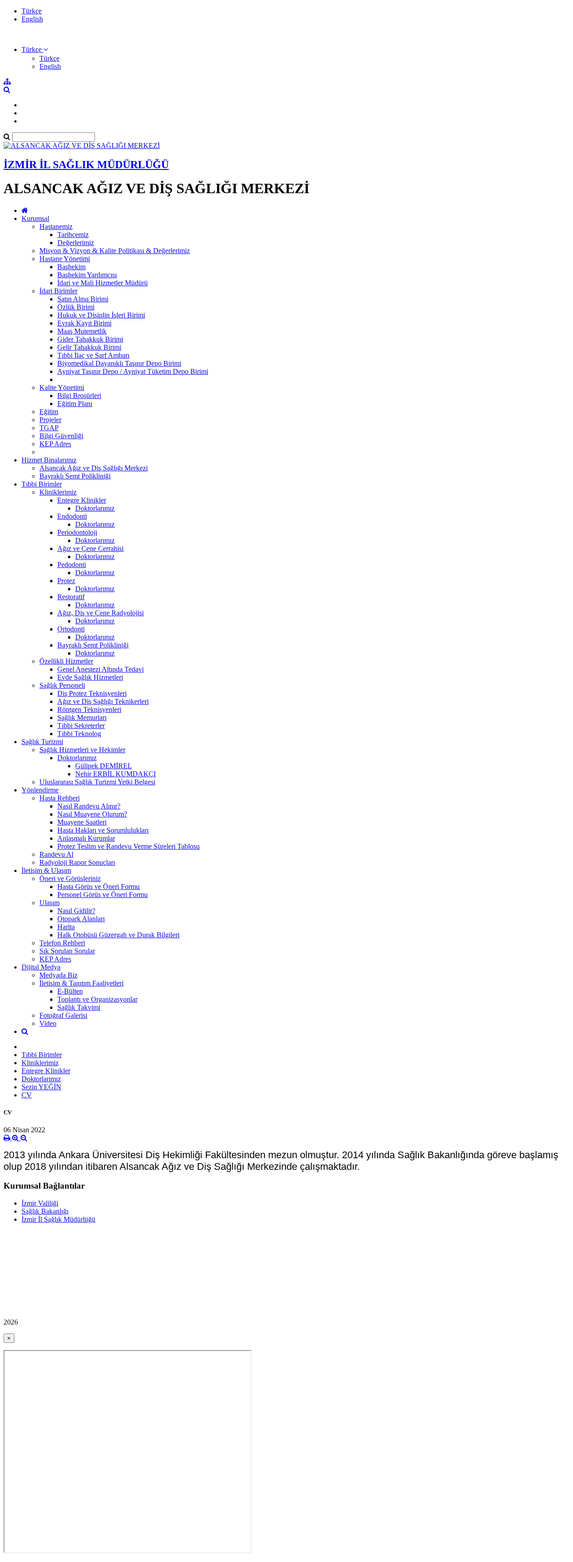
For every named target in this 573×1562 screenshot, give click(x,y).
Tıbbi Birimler (41, 484)
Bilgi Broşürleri (79, 395)
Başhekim (71, 267)
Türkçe (31, 11)
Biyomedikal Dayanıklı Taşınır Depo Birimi (119, 363)
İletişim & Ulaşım (46, 870)
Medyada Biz (58, 975)
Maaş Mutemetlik (82, 331)
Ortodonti (71, 629)
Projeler (50, 419)
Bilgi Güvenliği (61, 436)
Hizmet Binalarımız (49, 460)
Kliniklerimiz (58, 492)
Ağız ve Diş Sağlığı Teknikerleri (103, 701)
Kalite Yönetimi (61, 387)
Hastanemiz (56, 226)
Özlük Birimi (75, 307)
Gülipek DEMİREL (103, 766)
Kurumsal (35, 218)
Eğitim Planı (74, 403)
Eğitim (48, 411)
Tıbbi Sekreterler (81, 725)
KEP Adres (55, 444)
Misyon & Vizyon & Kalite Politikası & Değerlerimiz (114, 250)
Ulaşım (49, 902)
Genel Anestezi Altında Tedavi (100, 669)
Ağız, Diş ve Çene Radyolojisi (100, 613)
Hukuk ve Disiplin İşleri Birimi (101, 315)
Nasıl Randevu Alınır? (88, 806)
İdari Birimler (58, 291)
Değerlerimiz (75, 242)
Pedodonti (71, 564)
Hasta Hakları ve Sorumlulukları (103, 830)
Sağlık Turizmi (42, 741)
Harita (66, 927)
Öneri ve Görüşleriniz (70, 878)
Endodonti (72, 516)
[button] (34, 49)
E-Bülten (70, 991)
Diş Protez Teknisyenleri (92, 693)
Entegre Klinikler (81, 500)
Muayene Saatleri (82, 822)
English (32, 19)
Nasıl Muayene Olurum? (92, 814)
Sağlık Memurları (82, 717)
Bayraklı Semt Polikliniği (75, 476)
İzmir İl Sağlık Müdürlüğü (58, 1219)
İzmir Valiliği (39, 1203)
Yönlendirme (40, 790)
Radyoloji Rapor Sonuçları (77, 862)
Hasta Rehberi (59, 798)
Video (47, 1023)
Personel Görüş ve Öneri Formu (102, 894)
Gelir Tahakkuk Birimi (89, 347)
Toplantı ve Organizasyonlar (97, 999)
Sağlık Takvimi (78, 1007)
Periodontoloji (77, 532)
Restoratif (71, 597)
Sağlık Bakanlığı (44, 1211)
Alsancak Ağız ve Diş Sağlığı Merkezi (93, 468)
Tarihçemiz (73, 234)
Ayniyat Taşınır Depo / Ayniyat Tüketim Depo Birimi (132, 371)
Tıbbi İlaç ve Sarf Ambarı (93, 355)
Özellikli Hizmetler (66, 661)
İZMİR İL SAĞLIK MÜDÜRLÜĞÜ (86, 164)
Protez (66, 580)
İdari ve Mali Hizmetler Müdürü (102, 283)
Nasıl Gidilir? (76, 910)
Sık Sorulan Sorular (67, 951)
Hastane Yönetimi (64, 258)
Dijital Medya (40, 967)
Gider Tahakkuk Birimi (90, 339)
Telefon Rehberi (62, 943)
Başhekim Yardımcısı (87, 275)
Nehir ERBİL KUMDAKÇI (115, 774)
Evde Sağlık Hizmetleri (90, 677)
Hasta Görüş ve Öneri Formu (98, 886)
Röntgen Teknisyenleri (89, 709)
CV (26, 1095)
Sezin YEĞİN (41, 1087)
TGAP (49, 428)
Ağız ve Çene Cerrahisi (90, 548)
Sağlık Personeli (62, 685)
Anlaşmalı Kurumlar (86, 838)
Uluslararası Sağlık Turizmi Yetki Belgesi (97, 782)
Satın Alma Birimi (82, 299)
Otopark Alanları (81, 919)
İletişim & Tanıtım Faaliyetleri (81, 983)
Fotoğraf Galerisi (63, 1015)
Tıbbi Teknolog (79, 733)
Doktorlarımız (95, 508)
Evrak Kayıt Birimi (84, 323)
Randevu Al (56, 854)
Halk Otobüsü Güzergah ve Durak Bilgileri (118, 935)
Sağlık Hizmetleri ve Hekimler (82, 749)
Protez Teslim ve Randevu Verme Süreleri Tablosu (128, 846)
